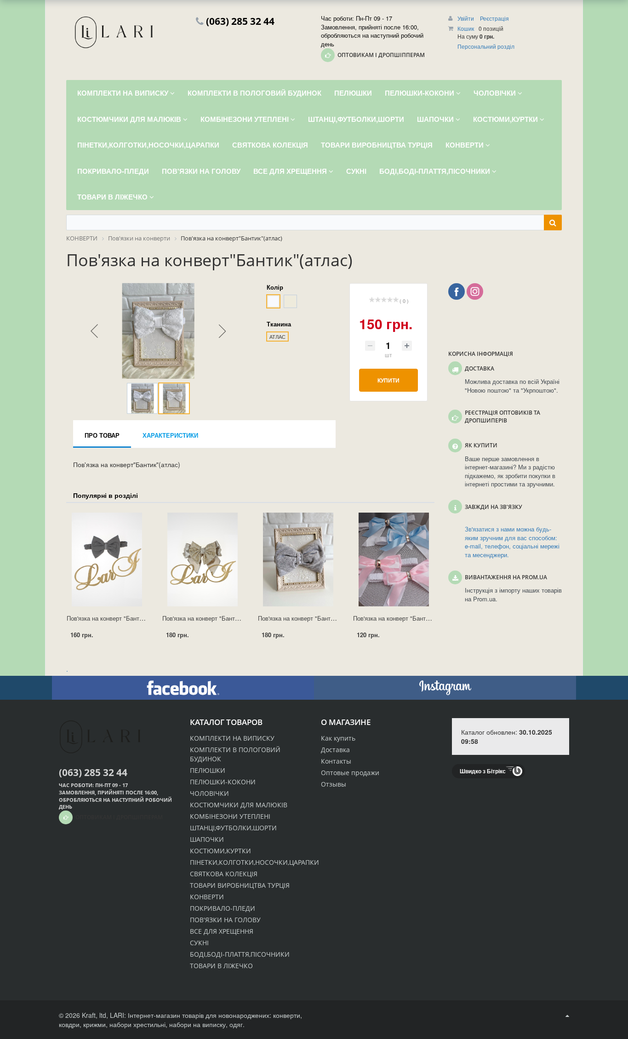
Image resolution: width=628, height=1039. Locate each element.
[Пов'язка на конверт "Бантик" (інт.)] (107, 559)
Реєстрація (494, 18)
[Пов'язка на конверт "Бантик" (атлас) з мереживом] (202, 559)
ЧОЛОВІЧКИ (209, 793)
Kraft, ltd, (95, 1015)
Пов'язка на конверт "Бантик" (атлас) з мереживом (232, 618)
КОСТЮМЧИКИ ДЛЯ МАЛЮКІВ (238, 804)
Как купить (338, 738)
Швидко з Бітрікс (483, 771)
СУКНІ (199, 942)
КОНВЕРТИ (207, 896)
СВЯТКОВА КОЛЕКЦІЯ (223, 873)
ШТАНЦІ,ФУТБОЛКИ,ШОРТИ (233, 827)
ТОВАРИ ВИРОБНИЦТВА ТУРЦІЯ (240, 885)
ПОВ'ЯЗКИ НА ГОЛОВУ (225, 919)
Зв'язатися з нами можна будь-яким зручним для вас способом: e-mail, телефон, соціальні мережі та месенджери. (512, 542)
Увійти (466, 18)
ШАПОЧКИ (207, 839)
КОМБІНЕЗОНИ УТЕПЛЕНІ (230, 816)
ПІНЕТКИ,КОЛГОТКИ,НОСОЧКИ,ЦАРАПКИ (254, 862)
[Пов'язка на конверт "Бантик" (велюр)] (298, 559)
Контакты (336, 761)
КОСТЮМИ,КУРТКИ (220, 850)
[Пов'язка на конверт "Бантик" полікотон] (393, 559)
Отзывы (333, 784)
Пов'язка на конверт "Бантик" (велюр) (310, 618)
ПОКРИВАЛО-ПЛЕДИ (222, 908)
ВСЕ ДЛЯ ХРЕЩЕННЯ (221, 931)
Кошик (465, 28)
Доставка (335, 749)
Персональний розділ (485, 46)
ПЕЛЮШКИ (207, 770)
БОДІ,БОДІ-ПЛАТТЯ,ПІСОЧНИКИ (240, 954)
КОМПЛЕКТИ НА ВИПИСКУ (232, 738)
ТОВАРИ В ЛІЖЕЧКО (221, 965)
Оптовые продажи (350, 772)
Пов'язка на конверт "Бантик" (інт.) (114, 618)
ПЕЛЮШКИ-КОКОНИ (223, 781)
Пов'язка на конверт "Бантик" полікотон (407, 618)
